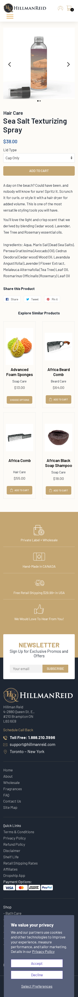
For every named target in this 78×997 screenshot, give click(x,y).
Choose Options (19, 399)
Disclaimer (11, 850)
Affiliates (10, 869)
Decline (37, 975)
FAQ (6, 795)
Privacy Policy (43, 951)
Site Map (10, 807)
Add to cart (61, 399)
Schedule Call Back (18, 730)
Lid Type (10, 150)
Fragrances (12, 789)
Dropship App (14, 875)
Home (8, 770)
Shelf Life (11, 857)
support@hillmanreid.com (32, 744)
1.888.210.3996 (41, 737)
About (8, 776)
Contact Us (12, 801)
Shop (7, 907)
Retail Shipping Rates (20, 863)
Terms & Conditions (18, 832)
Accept (37, 963)
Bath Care (13, 913)
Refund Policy (14, 844)
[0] (69, 9)
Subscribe (55, 669)
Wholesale (11, 782)
